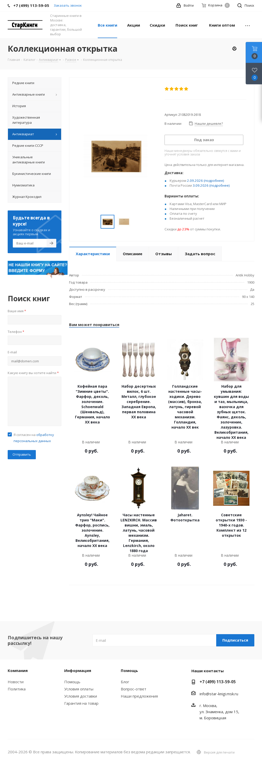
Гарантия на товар (81, 703)
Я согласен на (34, 437)
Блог (125, 681)
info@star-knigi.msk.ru (219, 693)
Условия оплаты (78, 688)
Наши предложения (139, 696)
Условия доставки (80, 696)
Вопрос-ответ (133, 688)
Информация (77, 670)
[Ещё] (247, 25)
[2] (171, 89)
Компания (18, 670)
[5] (186, 89)
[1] (167, 89)
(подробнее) (214, 180)
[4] (181, 89)
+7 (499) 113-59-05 (218, 682)
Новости (16, 681)
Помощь (72, 681)
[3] (176, 89)
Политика (17, 688)
